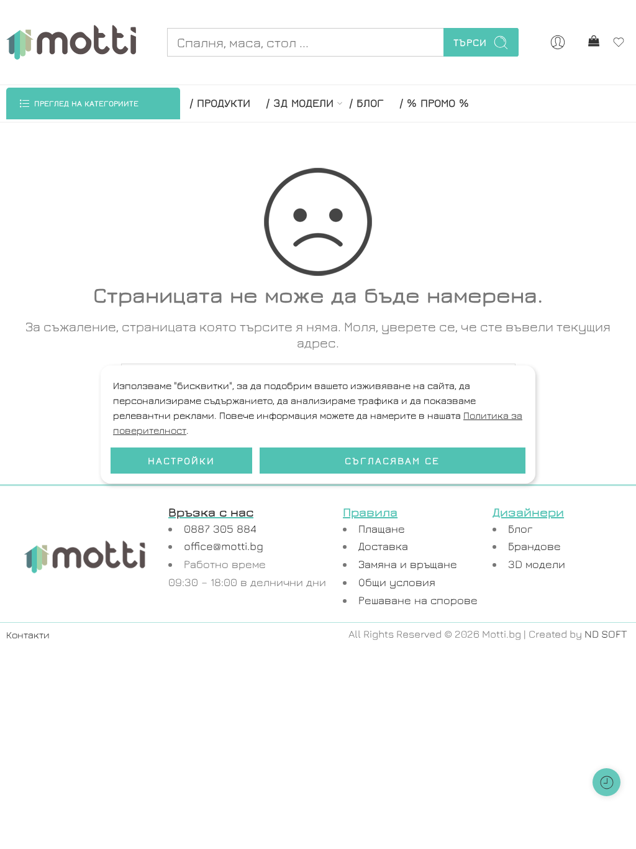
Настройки (181, 460)
